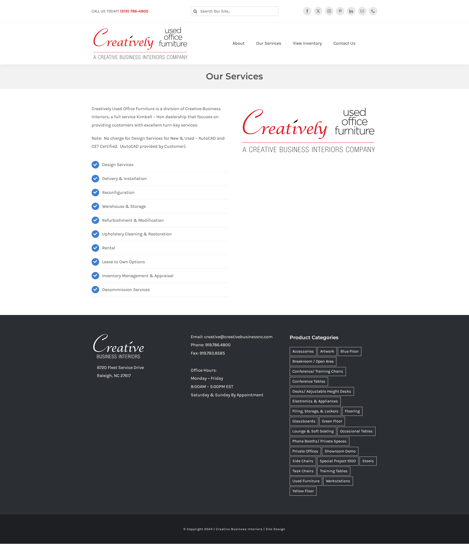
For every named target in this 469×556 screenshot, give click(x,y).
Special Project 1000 (338, 461)
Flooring (352, 411)
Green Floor (332, 421)
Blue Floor (350, 351)
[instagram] (329, 11)
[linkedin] (351, 11)
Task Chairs (303, 471)
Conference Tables (308, 381)
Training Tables (334, 471)
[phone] (373, 11)
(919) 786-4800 (134, 11)
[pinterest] (340, 11)
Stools (368, 461)
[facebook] (307, 11)
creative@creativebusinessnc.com (238, 336)
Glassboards (304, 421)
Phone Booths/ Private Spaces (319, 441)
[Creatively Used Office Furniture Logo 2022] (140, 27)
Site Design (275, 529)
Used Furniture (306, 481)
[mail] (362, 11)
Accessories (303, 351)
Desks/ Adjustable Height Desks (321, 391)
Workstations (338, 481)
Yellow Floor (303, 491)
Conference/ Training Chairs (317, 371)
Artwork (327, 351)
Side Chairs (302, 461)
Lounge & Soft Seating (313, 431)
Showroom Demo (340, 451)
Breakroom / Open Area (313, 361)
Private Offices (305, 451)
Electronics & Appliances (315, 401)
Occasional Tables (356, 431)
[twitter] (318, 11)
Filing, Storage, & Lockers (315, 411)
